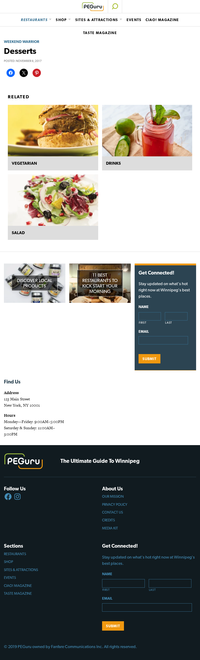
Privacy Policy (114, 504)
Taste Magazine (100, 33)
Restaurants (34, 20)
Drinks (113, 163)
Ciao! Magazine (162, 20)
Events (134, 20)
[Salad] (53, 200)
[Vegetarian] (53, 130)
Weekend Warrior (21, 41)
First (142, 322)
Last (168, 322)
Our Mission (113, 496)
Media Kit (110, 528)
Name (144, 307)
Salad (18, 232)
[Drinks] (147, 130)
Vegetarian (24, 163)
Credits (108, 520)
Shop (61, 20)
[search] (115, 6)
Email (144, 331)
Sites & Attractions (96, 20)
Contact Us (112, 512)
